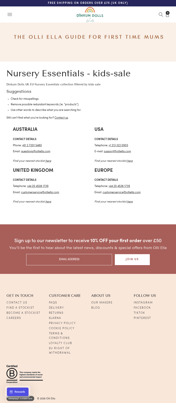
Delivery (56, 307)
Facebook (142, 307)
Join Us (132, 259)
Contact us (61, 117)
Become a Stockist (23, 313)
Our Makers (101, 302)
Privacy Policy (62, 323)
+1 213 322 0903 (118, 145)
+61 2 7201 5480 (32, 145)
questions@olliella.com (35, 151)
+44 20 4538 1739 (38, 186)
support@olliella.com (117, 151)
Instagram (143, 302)
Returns (56, 313)
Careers (13, 318)
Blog (95, 307)
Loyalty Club (60, 343)
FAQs (53, 302)
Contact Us (16, 302)
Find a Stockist (20, 307)
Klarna (55, 318)
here (48, 161)
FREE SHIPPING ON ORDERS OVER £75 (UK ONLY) (88, 3)
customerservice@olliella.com (40, 192)
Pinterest (142, 318)
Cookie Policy (62, 328)
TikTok (139, 313)
